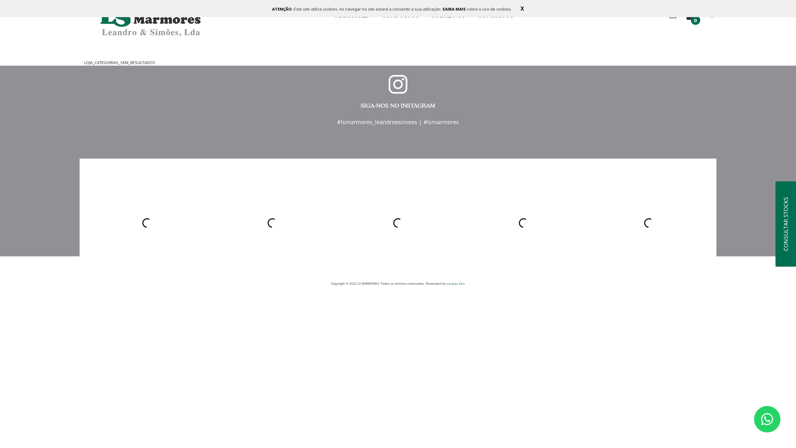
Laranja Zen (456, 283)
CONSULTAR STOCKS (785, 224)
